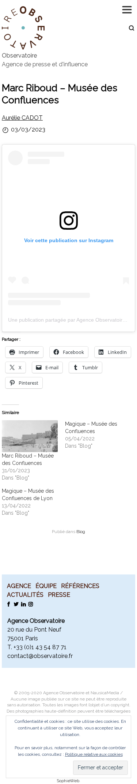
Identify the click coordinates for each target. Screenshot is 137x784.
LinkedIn (23, 604)
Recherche (128, 28)
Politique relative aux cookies (94, 754)
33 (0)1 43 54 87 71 (41, 647)
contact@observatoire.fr (40, 655)
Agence (19, 586)
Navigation (128, 9)
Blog (80, 531)
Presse (59, 594)
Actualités (25, 594)
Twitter (16, 604)
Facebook (8, 604)
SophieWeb (68, 780)
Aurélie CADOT (22, 117)
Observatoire (19, 55)
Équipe (46, 586)
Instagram (30, 604)
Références (80, 586)
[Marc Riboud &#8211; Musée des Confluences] (30, 436)
